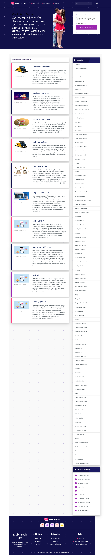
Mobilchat (77, 270)
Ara (97, 3)
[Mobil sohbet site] (21, 145)
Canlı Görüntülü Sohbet (81, 105)
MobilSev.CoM (20, 3)
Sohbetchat (78, 422)
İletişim (57, 3)
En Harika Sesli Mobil (81, 147)
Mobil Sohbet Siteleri (84, 479)
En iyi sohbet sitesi (80, 155)
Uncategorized (79, 451)
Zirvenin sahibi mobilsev (82, 463)
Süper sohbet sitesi (80, 426)
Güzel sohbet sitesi (80, 188)
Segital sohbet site (80, 323)
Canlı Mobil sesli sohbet (82, 110)
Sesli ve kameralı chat (81, 364)
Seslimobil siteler (80, 377)
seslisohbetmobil (80, 389)
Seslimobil (78, 373)
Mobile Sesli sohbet (80, 278)
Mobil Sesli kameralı (80, 237)
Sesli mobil (78, 340)
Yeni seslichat (79, 459)
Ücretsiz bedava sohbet (81, 442)
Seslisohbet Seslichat (81, 385)
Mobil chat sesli (79, 221)
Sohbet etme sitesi (80, 406)
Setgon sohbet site (80, 397)
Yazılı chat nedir (79, 455)
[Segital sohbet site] (21, 195)
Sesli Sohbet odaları (80, 356)
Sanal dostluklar (79, 315)
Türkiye (77, 438)
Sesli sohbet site (80, 360)
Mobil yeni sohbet (80, 266)
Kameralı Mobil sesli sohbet (83, 200)
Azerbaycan (78, 89)
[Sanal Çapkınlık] (21, 304)
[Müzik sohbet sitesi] (21, 96)
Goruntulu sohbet (79, 179)
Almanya (77, 64)
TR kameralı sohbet (80, 430)
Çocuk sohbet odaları (81, 134)
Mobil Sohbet (78, 253)
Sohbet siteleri (79, 418)
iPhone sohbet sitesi (81, 192)
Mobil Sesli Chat (55, 538)
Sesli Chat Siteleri (80, 336)
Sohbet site (78, 414)
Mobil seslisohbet (80, 249)
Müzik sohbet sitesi (80, 290)
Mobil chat (78, 216)
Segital (77, 319)
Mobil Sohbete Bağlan (86, 27)
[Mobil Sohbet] (21, 224)
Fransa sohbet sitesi (80, 175)
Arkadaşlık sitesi (79, 81)
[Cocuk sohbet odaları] (21, 122)
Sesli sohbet (78, 352)
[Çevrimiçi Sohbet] (21, 169)
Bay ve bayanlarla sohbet (82, 93)
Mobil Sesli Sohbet (80, 245)
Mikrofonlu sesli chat (81, 208)
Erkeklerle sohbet (80, 159)
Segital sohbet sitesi (81, 331)
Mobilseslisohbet (80, 282)
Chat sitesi (78, 122)
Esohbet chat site (80, 167)
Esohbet (77, 163)
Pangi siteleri (78, 299)
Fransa (77, 171)
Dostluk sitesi (79, 142)
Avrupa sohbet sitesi (81, 85)
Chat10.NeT (78, 130)
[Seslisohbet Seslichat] (21, 69)
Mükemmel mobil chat (81, 286)
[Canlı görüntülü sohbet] (21, 250)
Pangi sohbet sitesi (80, 307)
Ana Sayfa (36, 3)
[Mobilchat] (21, 278)
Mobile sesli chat (80, 274)
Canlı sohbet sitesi (80, 114)
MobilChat (56, 541)
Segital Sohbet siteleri (81, 327)
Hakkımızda (46, 3)
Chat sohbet (78, 126)
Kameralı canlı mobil (80, 196)
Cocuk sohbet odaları (81, 138)
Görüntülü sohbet (79, 184)
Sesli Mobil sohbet (80, 344)
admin (24, 76)
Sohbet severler (79, 410)
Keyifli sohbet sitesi (80, 204)
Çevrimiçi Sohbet (79, 118)
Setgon (77, 393)
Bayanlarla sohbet (80, 97)
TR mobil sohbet (79, 434)
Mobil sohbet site (80, 258)
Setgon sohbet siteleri (81, 401)
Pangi (76, 295)
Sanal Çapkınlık (79, 311)
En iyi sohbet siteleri (80, 151)
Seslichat (77, 369)
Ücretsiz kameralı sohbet (82, 447)
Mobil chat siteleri (80, 225)
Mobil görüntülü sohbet (81, 229)
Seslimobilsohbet (80, 381)
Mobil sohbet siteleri (81, 262)
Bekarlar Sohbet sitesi (81, 101)
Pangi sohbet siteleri (81, 303)
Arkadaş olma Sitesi (80, 77)
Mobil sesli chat (79, 233)
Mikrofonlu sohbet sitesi (82, 212)
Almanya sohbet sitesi (81, 68)
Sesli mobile (78, 348)
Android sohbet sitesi (81, 73)
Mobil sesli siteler (80, 241)
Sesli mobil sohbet (83, 498)
